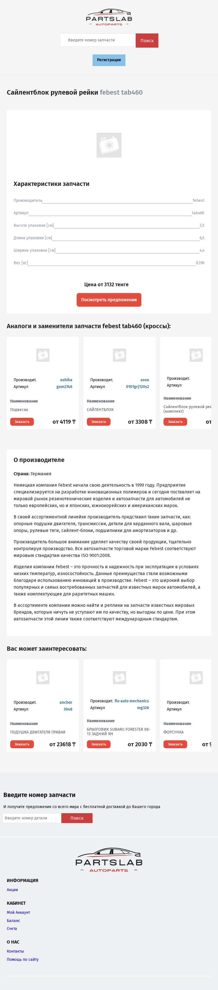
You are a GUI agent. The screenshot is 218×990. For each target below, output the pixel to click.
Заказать (22, 422)
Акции (12, 889)
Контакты (15, 951)
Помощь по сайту (23, 959)
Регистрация (109, 60)
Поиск (147, 40)
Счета (12, 928)
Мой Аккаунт (18, 912)
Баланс (13, 920)
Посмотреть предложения (109, 299)
